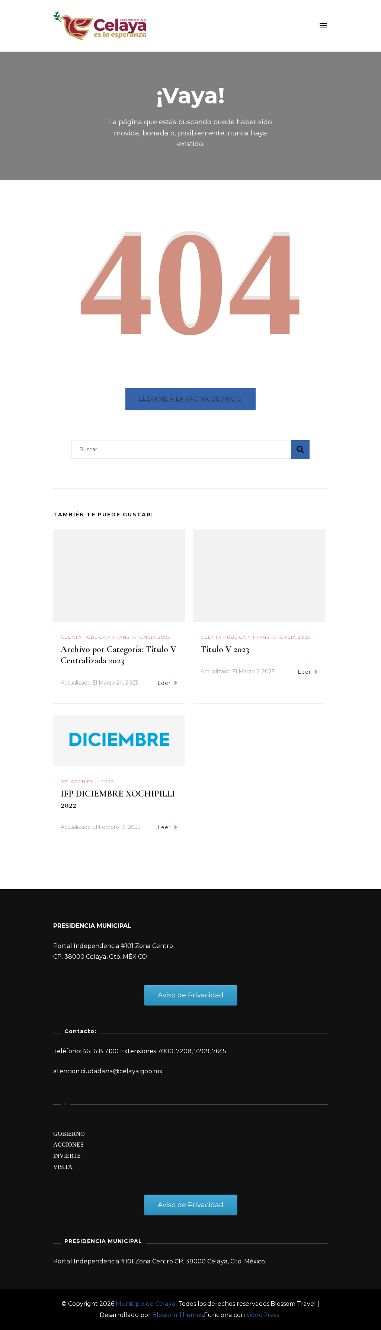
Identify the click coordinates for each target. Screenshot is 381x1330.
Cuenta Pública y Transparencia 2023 (115, 637)
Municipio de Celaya (146, 1303)
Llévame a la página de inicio (190, 398)
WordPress (262, 1314)
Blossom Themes (177, 1314)
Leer (164, 683)
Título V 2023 (225, 649)
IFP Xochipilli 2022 (87, 781)
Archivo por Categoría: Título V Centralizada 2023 (118, 655)
